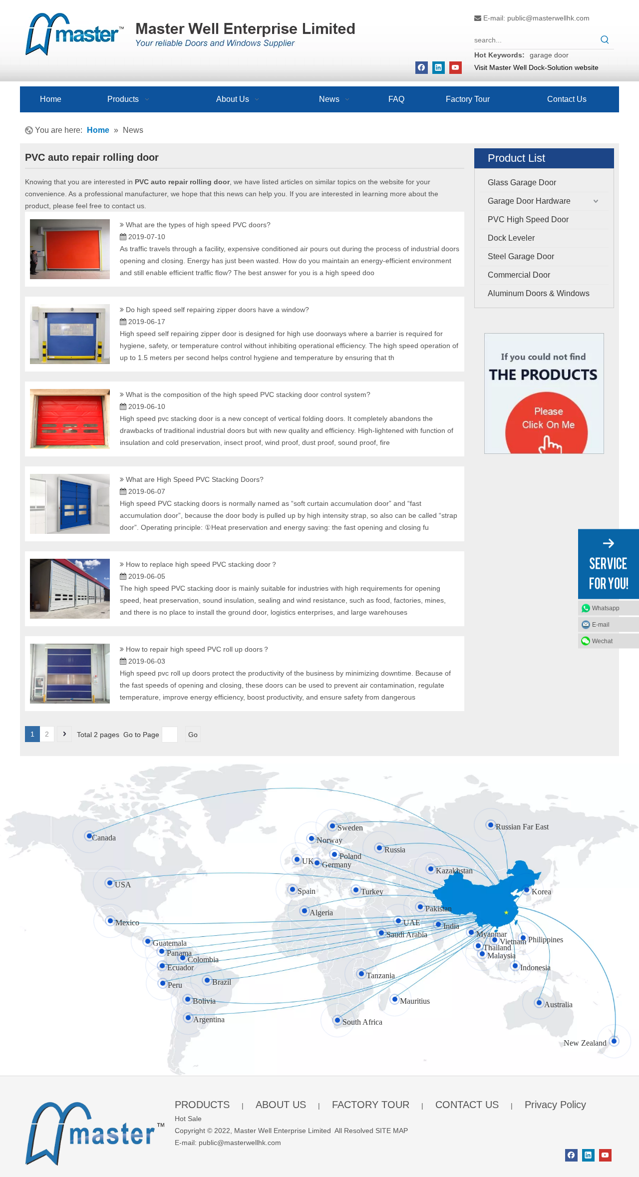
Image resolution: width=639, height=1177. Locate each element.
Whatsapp (606, 607)
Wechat (602, 640)
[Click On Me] (544, 393)
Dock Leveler (511, 238)
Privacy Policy (555, 1104)
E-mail (601, 624)
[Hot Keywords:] (605, 40)
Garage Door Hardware (529, 201)
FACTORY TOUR (370, 1104)
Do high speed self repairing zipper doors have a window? (217, 310)
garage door (549, 55)
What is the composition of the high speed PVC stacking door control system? (248, 394)
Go (193, 735)
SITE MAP (391, 1131)
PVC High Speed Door (528, 219)
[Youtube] (455, 67)
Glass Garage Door (522, 182)
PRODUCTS (202, 1104)
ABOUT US (281, 1104)
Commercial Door (519, 275)
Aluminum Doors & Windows (539, 293)
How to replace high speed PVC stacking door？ (202, 564)
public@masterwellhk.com (548, 18)
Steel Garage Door (521, 256)
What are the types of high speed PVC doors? (198, 225)
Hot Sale (188, 1119)
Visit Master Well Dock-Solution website (536, 67)
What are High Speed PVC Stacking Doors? (195, 479)
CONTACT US (467, 1104)
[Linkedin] (438, 67)
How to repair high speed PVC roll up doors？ (198, 649)
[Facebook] (421, 67)
